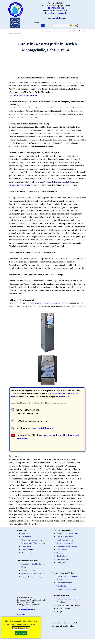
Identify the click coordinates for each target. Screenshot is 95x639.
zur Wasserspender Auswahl (25, 95)
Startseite (24, 533)
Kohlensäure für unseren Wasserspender (45, 303)
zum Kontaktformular (43, 428)
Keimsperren (61, 563)
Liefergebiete (26, 537)
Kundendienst (62, 556)
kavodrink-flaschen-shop (66, 589)
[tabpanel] (15, 9)
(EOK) (69, 182)
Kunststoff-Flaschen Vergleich (33, 577)
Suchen (74, 25)
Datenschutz (26, 553)
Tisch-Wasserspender (65, 537)
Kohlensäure (64, 396)
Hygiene (60, 553)
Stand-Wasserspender (65, 540)
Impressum (21, 614)
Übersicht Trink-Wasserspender (69, 533)
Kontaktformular (27, 550)
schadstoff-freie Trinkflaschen (32, 574)
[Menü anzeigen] (43, 25)
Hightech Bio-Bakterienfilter (20, 185)
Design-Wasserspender (65, 543)
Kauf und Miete (63, 559)
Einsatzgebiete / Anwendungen (33, 543)
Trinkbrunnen (62, 550)
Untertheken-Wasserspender (67, 546)
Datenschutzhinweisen (20, 628)
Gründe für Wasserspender (31, 540)
